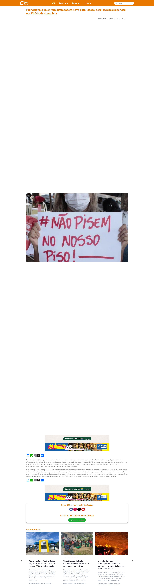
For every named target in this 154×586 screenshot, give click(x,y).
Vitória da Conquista (70, 558)
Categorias (75, 3)
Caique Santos (33, 583)
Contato (88, 3)
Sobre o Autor (63, 3)
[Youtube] (83, 509)
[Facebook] (71, 509)
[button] (22, 561)
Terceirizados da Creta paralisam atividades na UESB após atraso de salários (76, 563)
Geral (31, 558)
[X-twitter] (79, 509)
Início (54, 3)
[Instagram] (75, 509)
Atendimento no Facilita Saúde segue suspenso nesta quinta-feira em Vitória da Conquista (42, 563)
